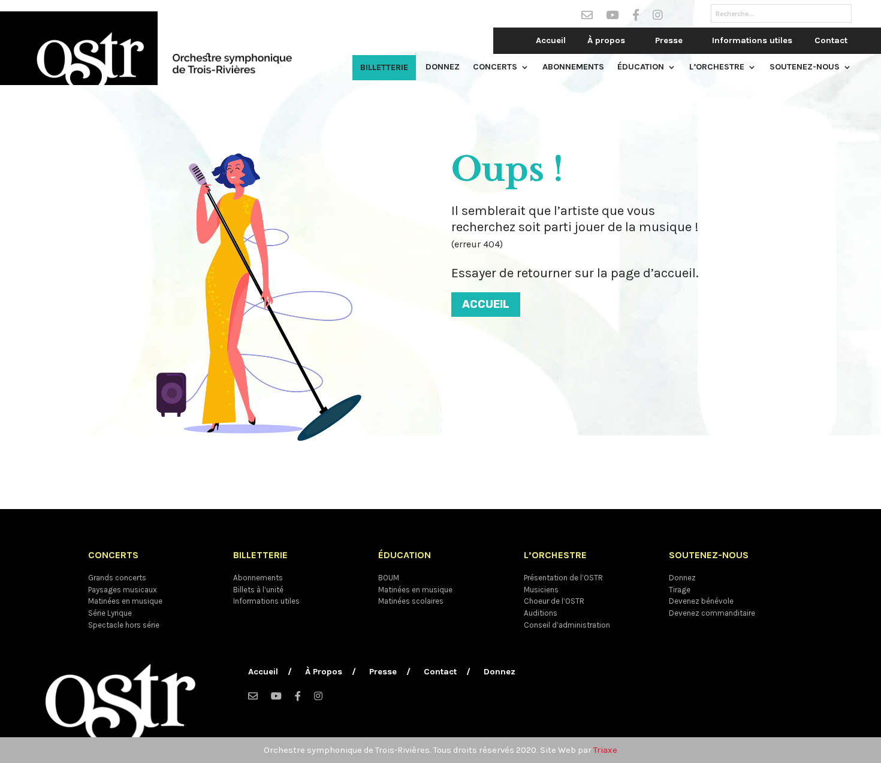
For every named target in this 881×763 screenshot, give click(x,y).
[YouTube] (612, 17)
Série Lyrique (110, 612)
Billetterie (384, 67)
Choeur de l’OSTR (554, 601)
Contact (830, 40)
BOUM (388, 577)
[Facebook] (635, 17)
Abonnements (573, 67)
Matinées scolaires (410, 601)
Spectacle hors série (123, 624)
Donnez (443, 67)
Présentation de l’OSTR (563, 577)
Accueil (551, 40)
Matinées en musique (125, 601)
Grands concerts (117, 577)
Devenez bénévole (701, 601)
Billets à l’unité (258, 589)
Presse (669, 40)
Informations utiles (752, 40)
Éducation (640, 67)
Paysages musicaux (122, 589)
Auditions (540, 612)
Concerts (495, 67)
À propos (606, 40)
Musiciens (541, 589)
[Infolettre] (587, 17)
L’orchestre (716, 67)
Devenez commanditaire (712, 612)
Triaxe (605, 750)
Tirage (679, 589)
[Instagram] (658, 17)
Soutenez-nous (805, 67)
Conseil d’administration (567, 624)
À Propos (323, 672)
